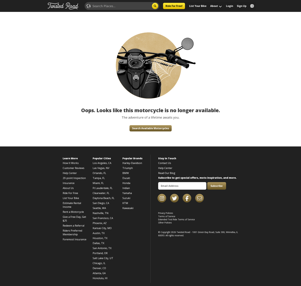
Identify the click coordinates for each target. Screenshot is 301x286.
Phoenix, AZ (100, 223)
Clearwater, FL (101, 193)
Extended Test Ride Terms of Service (176, 219)
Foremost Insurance (74, 239)
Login (229, 6)
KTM (125, 203)
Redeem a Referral (73, 225)
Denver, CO (99, 268)
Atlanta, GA (99, 273)
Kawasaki (127, 208)
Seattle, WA (99, 208)
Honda (126, 183)
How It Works (71, 163)
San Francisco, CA (103, 218)
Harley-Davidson (132, 163)
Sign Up (241, 6)
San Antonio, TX (102, 248)
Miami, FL (98, 183)
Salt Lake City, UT (103, 258)
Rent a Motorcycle (73, 212)
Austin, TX (99, 233)
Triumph (127, 168)
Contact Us (164, 163)
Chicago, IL (99, 263)
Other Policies (165, 222)
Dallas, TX (98, 243)
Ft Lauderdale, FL (103, 188)
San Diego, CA (101, 203)
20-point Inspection (74, 178)
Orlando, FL (99, 173)
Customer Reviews (73, 168)
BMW (125, 173)
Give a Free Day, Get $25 (74, 218)
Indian (126, 188)
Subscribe (217, 186)
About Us (68, 188)
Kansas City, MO (102, 228)
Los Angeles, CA (102, 163)
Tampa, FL (99, 178)
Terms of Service (166, 216)
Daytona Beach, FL (103, 198)
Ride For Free (70, 193)
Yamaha (127, 193)
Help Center (70, 173)
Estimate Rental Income (72, 205)
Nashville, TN (100, 213)
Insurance (68, 183)
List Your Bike (197, 6)
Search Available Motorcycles (150, 128)
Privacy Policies (165, 213)
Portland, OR (100, 253)
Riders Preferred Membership (72, 232)
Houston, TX (100, 238)
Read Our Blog (166, 173)
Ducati (126, 178)
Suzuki (126, 198)
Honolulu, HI (100, 278)
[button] (150, 59)
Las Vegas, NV (101, 168)
